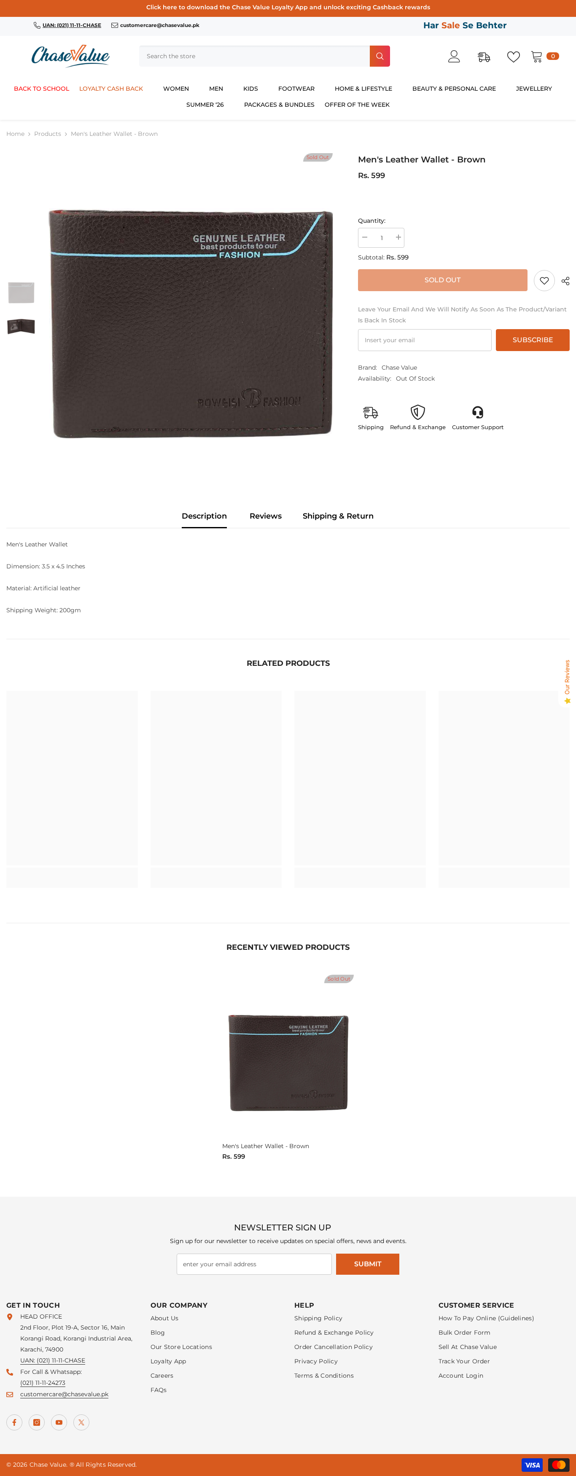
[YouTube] (59, 1422)
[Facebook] (14, 1422)
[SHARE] (562, 281)
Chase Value (399, 367)
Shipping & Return (338, 516)
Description (204, 516)
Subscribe (533, 340)
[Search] (264, 56)
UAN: (28, 1360)
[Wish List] (517, 56)
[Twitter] (81, 1422)
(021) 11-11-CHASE (61, 1360)
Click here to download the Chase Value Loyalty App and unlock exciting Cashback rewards (288, 7)
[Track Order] (488, 56)
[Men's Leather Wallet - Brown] (288, 1057)
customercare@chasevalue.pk (64, 1394)
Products (47, 134)
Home (15, 134)
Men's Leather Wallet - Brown (265, 1146)
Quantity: (371, 220)
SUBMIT (368, 1264)
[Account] (458, 56)
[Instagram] (37, 1422)
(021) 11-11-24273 (42, 1383)
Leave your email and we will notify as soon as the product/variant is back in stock (462, 314)
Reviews (266, 516)
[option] (190, 309)
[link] (544, 280)
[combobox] (253, 56)
